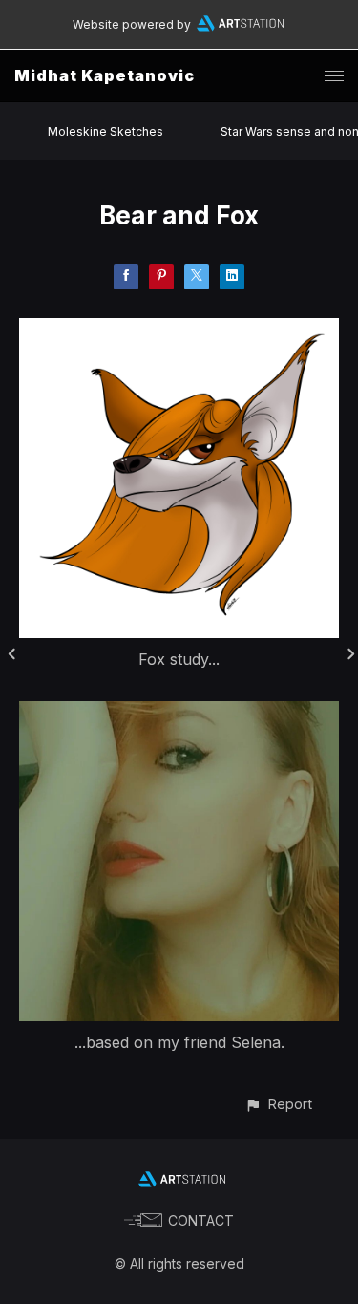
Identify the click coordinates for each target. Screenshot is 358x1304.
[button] (278, 1103)
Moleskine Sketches (105, 131)
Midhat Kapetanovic (104, 75)
